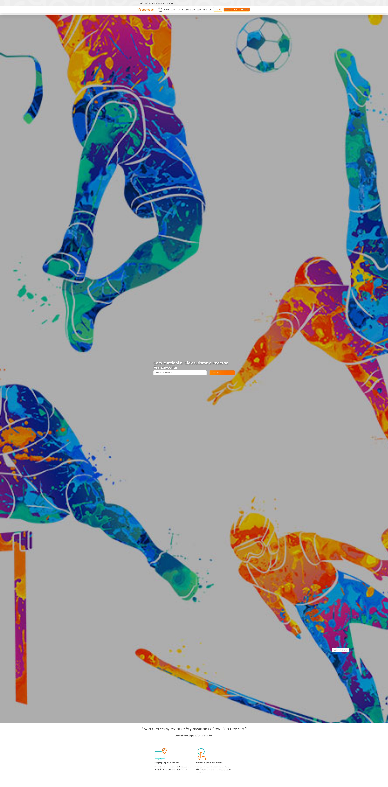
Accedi (218, 10)
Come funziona (169, 10)
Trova (213, 373)
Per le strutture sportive (186, 10)
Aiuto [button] (205, 10)
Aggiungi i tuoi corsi (340, 650)
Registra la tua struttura (236, 10)
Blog (199, 10)
